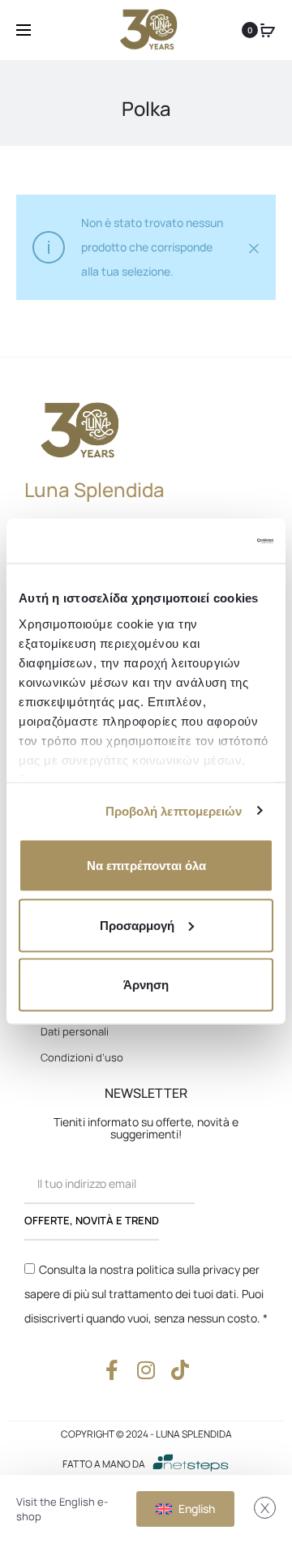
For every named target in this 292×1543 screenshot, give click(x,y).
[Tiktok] (180, 1370)
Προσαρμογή (137, 925)
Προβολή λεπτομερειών (174, 810)
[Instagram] (146, 1370)
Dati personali (75, 1031)
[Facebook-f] (112, 1370)
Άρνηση (146, 985)
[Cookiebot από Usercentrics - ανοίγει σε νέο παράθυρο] (206, 540)
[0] (268, 30)
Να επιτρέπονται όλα (146, 865)
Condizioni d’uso (82, 1057)
